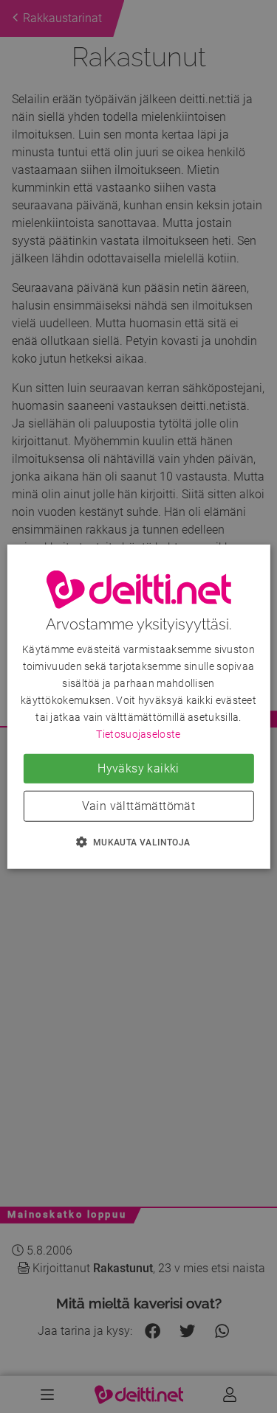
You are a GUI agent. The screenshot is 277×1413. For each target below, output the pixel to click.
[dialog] (138, 706)
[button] (138, 842)
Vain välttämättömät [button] (139, 806)
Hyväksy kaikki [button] (138, 768)
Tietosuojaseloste (138, 734)
